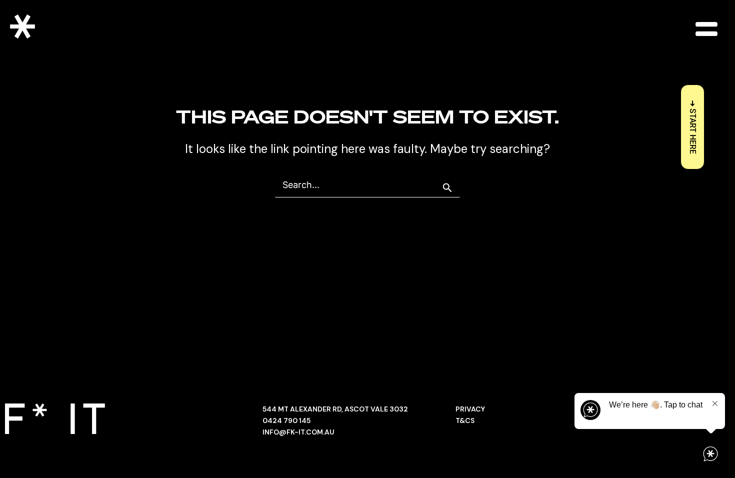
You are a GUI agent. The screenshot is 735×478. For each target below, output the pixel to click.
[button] (706, 29)
